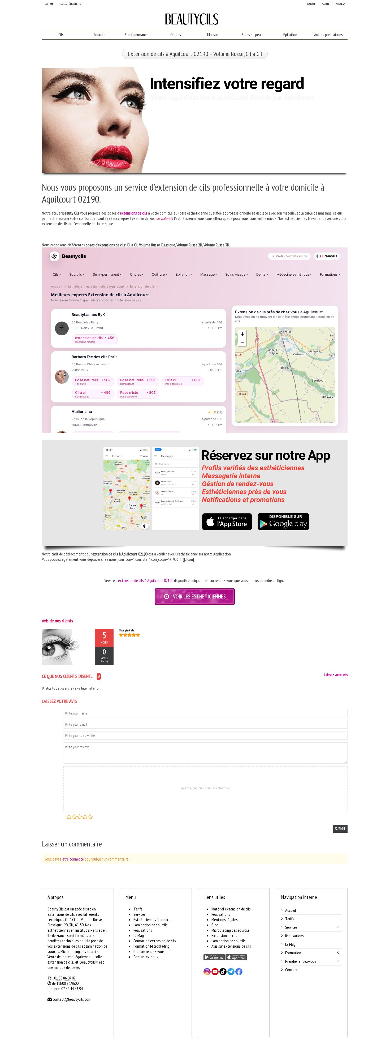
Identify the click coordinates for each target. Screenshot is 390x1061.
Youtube (325, 3)
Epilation (290, 34)
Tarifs (137, 909)
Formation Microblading (151, 946)
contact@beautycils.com (72, 999)
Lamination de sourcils (150, 924)
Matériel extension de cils (231, 909)
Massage (213, 34)
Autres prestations (328, 34)
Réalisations (142, 930)
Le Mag (138, 935)
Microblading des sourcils (230, 930)
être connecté (73, 859)
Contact (291, 969)
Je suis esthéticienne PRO (70, 3)
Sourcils (99, 34)
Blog (215, 924)
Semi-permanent (137, 34)
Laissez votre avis (336, 675)
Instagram (340, 3)
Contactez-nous (145, 956)
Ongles (175, 34)
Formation (293, 952)
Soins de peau (252, 34)
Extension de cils (224, 935)
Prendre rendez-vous (148, 951)
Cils (61, 34)
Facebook (311, 3)
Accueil (290, 910)
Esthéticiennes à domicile (152, 919)
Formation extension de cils (154, 940)
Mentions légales (224, 919)
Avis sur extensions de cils (231, 946)
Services (139, 914)
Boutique (49, 3)
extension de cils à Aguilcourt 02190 (145, 580)
